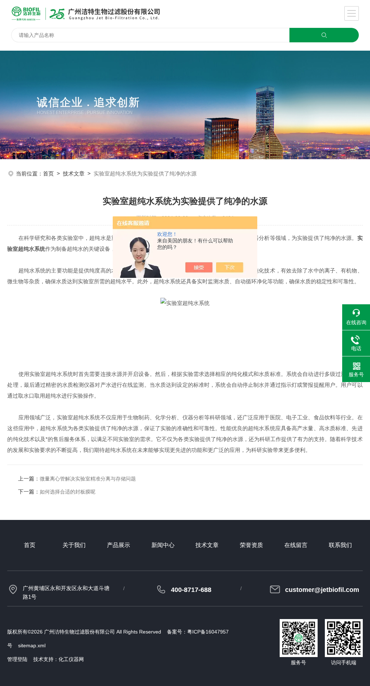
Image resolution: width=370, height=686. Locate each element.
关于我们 (74, 545)
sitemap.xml (32, 645)
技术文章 (74, 173)
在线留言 (295, 545)
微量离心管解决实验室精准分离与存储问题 (88, 479)
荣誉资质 (251, 545)
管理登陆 (17, 659)
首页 (48, 173)
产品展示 (118, 545)
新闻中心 (163, 545)
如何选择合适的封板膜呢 (67, 492)
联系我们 (340, 545)
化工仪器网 (71, 659)
